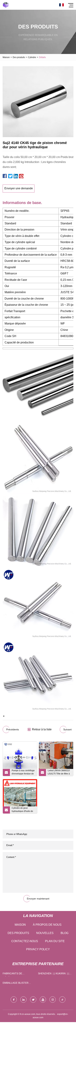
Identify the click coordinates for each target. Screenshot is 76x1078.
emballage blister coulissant (15, 983)
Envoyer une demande (18, 188)
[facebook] (14, 999)
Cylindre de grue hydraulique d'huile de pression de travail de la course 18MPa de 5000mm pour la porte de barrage (23, 810)
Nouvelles (45, 933)
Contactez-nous (24, 941)
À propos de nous (47, 924)
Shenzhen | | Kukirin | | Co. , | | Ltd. (53, 974)
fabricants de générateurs (12, 974)
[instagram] (52, 999)
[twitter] (33, 999)
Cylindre (32, 57)
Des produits (19, 57)
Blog (64, 933)
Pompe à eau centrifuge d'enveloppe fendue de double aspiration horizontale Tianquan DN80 (23, 772)
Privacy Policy (38, 949)
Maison (6, 57)
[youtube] (43, 999)
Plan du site (55, 941)
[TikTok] (62, 999)
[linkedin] (23, 999)
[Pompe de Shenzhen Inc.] (6, 5)
